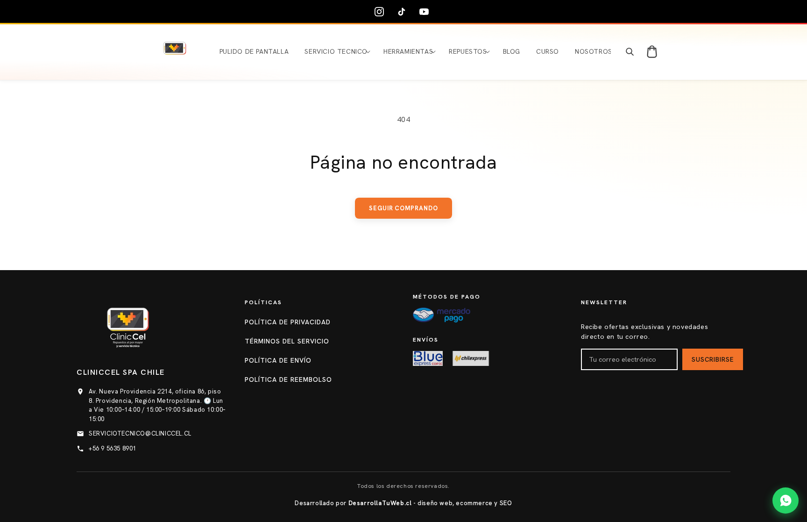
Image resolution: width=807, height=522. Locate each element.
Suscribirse (713, 360)
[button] (336, 51)
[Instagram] (381, 11)
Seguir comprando (403, 208)
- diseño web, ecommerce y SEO (430, 503)
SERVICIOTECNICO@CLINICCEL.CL (140, 433)
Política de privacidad (288, 322)
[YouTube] (425, 11)
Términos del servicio (287, 341)
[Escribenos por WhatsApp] (785, 500)
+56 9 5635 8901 (112, 448)
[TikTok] (403, 11)
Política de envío (278, 360)
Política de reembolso (288, 379)
